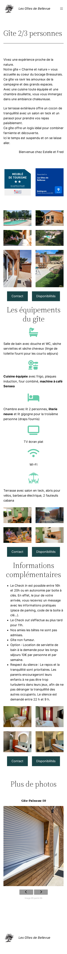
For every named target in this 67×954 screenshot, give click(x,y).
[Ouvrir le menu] (61, 9)
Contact (17, 296)
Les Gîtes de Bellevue (34, 8)
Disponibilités (45, 296)
